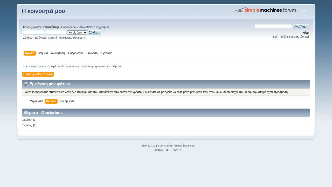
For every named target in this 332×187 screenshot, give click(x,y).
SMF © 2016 (165, 145)
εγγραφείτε (102, 27)
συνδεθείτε (86, 27)
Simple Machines (184, 145)
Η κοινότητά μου (43, 11)
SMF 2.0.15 (148, 145)
